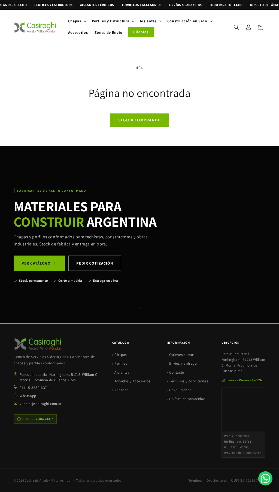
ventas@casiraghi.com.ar (41, 403)
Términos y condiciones (188, 381)
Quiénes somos (182, 354)
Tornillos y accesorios (142, 5)
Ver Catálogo (36, 263)
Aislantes (121, 372)
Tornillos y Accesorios (132, 381)
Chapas (120, 354)
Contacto (176, 372)
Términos (195, 480)
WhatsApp (28, 395)
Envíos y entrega (183, 363)
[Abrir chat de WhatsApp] (265, 478)
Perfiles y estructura (53, 5)
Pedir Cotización (94, 263)
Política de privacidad (187, 398)
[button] (77, 21)
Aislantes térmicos (97, 5)
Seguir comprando (139, 119)
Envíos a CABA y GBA (185, 5)
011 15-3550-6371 (34, 387)
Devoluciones (180, 389)
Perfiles (121, 363)
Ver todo (121, 389)
